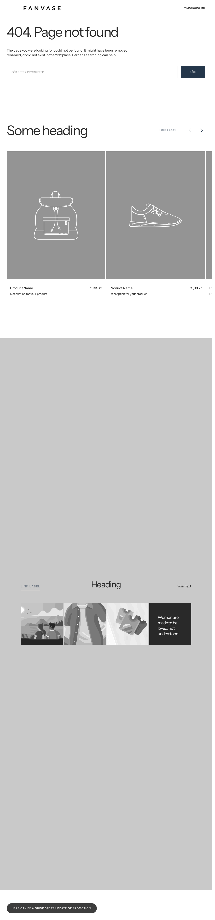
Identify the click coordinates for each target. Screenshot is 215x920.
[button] (193, 8)
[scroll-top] (202, 910)
